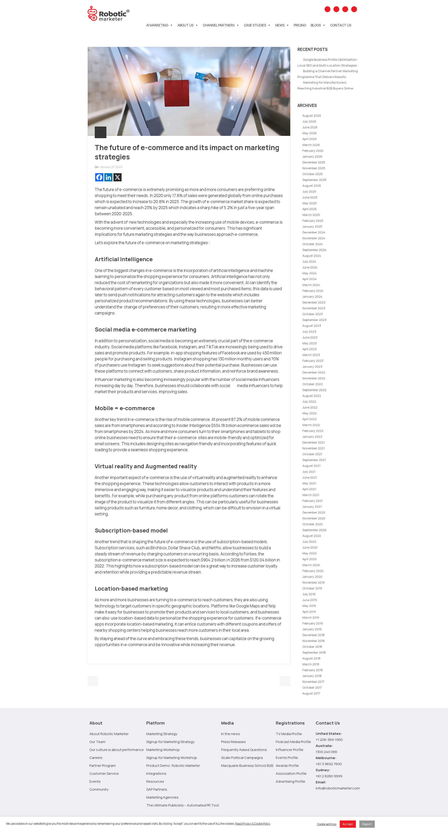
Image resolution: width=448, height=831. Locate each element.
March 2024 (311, 285)
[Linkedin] (108, 177)
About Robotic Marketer (109, 733)
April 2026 (309, 139)
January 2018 (312, 676)
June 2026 (310, 127)
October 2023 (312, 314)
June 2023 (310, 337)
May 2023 (309, 343)
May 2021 (309, 483)
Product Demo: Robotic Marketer (173, 765)
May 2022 (309, 413)
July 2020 (309, 541)
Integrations (156, 773)
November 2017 (313, 682)
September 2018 (314, 652)
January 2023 (312, 366)
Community (98, 789)
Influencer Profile (289, 749)
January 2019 (312, 629)
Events (95, 781)
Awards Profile (287, 765)
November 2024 (313, 238)
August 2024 (311, 256)
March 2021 (310, 495)
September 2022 (314, 390)
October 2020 (312, 524)
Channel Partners (218, 25)
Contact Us (340, 25)
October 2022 (312, 384)
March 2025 (311, 215)
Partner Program (102, 765)
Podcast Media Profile (293, 741)
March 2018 (310, 664)
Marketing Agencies (162, 797)
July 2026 (309, 121)
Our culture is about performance (116, 749)
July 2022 (309, 401)
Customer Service (104, 773)
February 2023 (312, 361)
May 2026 (309, 133)
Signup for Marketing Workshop (171, 757)
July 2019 (308, 594)
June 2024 (310, 267)
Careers (95, 757)
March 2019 (310, 617)
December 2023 (313, 302)
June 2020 (310, 547)
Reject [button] (367, 824)
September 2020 (314, 530)
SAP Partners (156, 789)
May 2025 (309, 203)
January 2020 (312, 576)
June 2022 (310, 407)
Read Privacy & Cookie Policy (252, 824)
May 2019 (309, 606)
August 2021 (311, 466)
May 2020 (309, 553)
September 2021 (314, 460)
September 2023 (314, 320)
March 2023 (311, 355)
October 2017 (312, 687)
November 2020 (313, 518)
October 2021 (312, 454)
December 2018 (313, 635)
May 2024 (309, 273)
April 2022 (309, 419)
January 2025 (312, 226)
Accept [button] (348, 824)
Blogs (316, 25)
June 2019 (309, 600)
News (279, 25)
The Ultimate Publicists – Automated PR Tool (182, 805)
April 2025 (309, 209)
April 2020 (309, 559)
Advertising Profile (290, 781)
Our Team (97, 741)
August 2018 (311, 658)
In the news (230, 733)
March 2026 (311, 145)
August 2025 (311, 185)
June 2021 (309, 477)
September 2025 (314, 180)
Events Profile (287, 757)
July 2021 (308, 471)
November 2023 (313, 308)
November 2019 (313, 582)
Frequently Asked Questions (244, 749)
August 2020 (311, 536)
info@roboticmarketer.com (338, 788)
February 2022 (312, 431)
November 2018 (313, 641)
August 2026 (311, 115)
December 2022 (313, 372)
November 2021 (313, 448)
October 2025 (312, 174)
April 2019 (309, 611)
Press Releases (233, 741)
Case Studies (255, 25)
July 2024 (309, 261)
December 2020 (313, 512)
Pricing (300, 25)
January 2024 (312, 296)
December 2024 (313, 232)
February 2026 (312, 150)
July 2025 (309, 191)
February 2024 (312, 291)
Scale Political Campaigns (242, 757)
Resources (155, 781)
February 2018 (312, 670)
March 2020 (311, 565)
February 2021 (312, 501)
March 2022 (311, 425)
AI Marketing (157, 25)
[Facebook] (99, 177)
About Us (185, 25)
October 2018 (312, 646)
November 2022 (313, 378)
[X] (117, 177)
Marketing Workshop (163, 749)
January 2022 (312, 436)
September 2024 (314, 250)
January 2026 (312, 156)
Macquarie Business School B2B (247, 765)
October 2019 (312, 588)
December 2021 (313, 442)
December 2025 (313, 162)
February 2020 (312, 571)
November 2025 (313, 168)
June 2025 (310, 197)
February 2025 (312, 220)
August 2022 (311, 396)
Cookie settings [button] (326, 824)
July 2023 (309, 331)
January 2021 (312, 506)
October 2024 (312, 244)
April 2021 (309, 489)
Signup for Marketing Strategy (170, 741)
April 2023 (309, 349)
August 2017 (311, 693)
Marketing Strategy (161, 733)
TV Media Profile (289, 733)
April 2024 (309, 279)
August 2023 (311, 326)
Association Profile (291, 773)
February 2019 (312, 623)
